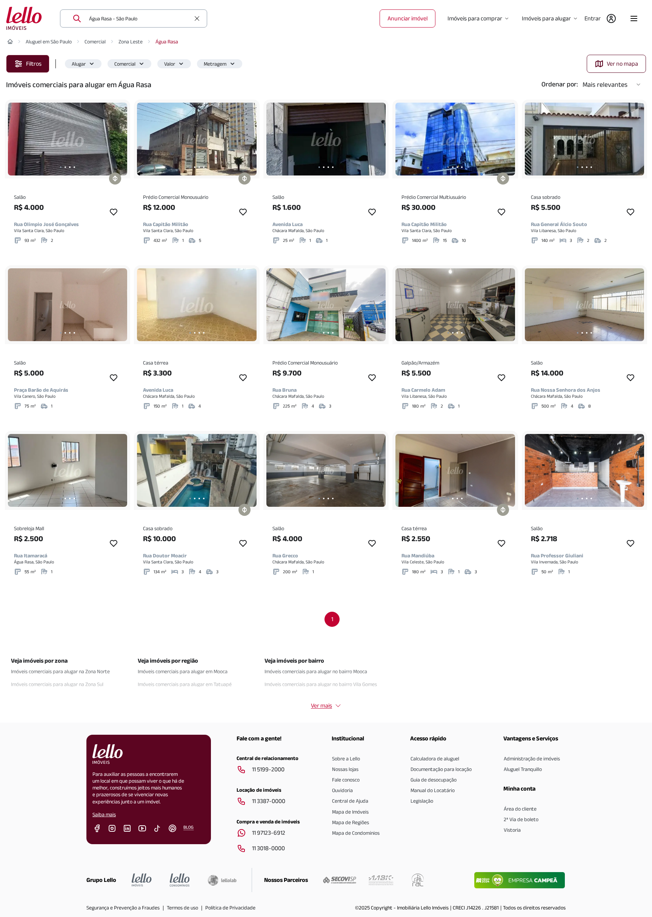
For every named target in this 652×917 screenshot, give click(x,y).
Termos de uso (182, 908)
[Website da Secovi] (339, 880)
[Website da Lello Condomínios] (180, 880)
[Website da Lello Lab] (222, 880)
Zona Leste (130, 41)
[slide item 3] (70, 167)
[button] (83, 63)
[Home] (10, 41)
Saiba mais (104, 814)
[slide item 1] (60, 167)
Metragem (215, 64)
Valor (169, 64)
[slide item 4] (74, 167)
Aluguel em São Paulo (49, 41)
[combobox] (140, 18)
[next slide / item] (119, 139)
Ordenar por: (559, 84)
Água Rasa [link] (166, 41)
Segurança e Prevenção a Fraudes (123, 908)
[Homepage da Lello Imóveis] (142, 880)
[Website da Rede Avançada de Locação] (418, 880)
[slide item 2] (65, 167)
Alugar (79, 64)
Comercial (95, 41)
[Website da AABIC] (381, 880)
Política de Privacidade (230, 908)
